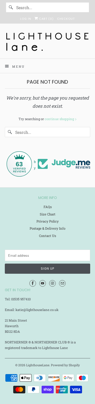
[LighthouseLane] (47, 43)
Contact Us (47, 235)
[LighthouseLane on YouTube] (42, 283)
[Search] (11, 7)
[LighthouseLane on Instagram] (52, 283)
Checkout (66, 19)
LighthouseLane (37, 365)
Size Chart (47, 214)
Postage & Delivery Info (47, 228)
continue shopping (60, 119)
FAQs (48, 207)
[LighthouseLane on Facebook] (32, 283)
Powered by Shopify (65, 365)
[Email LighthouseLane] (62, 283)
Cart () (46, 19)
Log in (25, 19)
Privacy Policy (47, 221)
